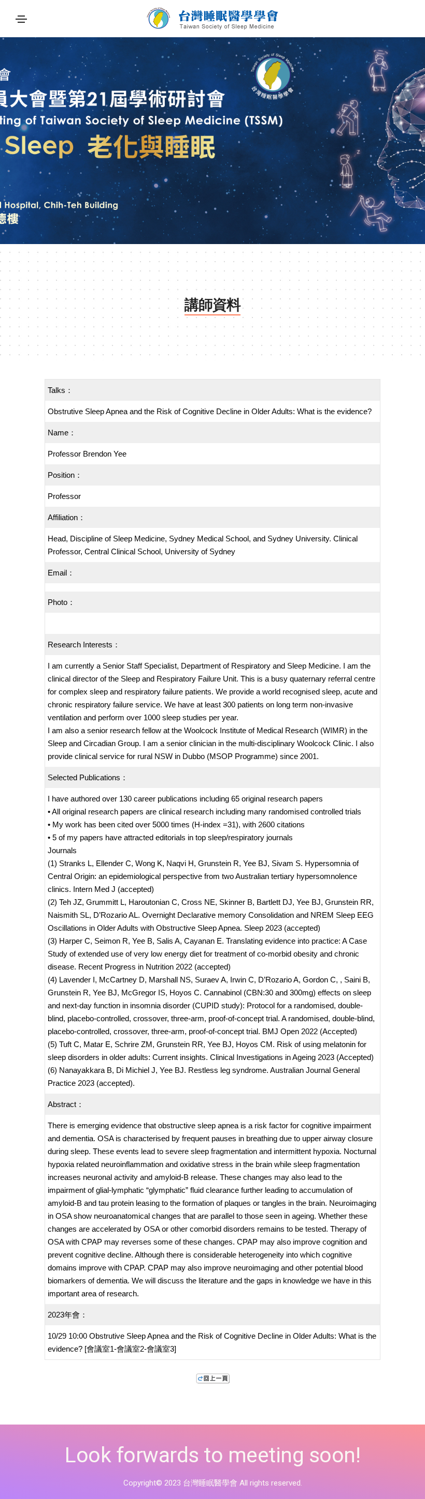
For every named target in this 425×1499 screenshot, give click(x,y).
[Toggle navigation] (21, 19)
